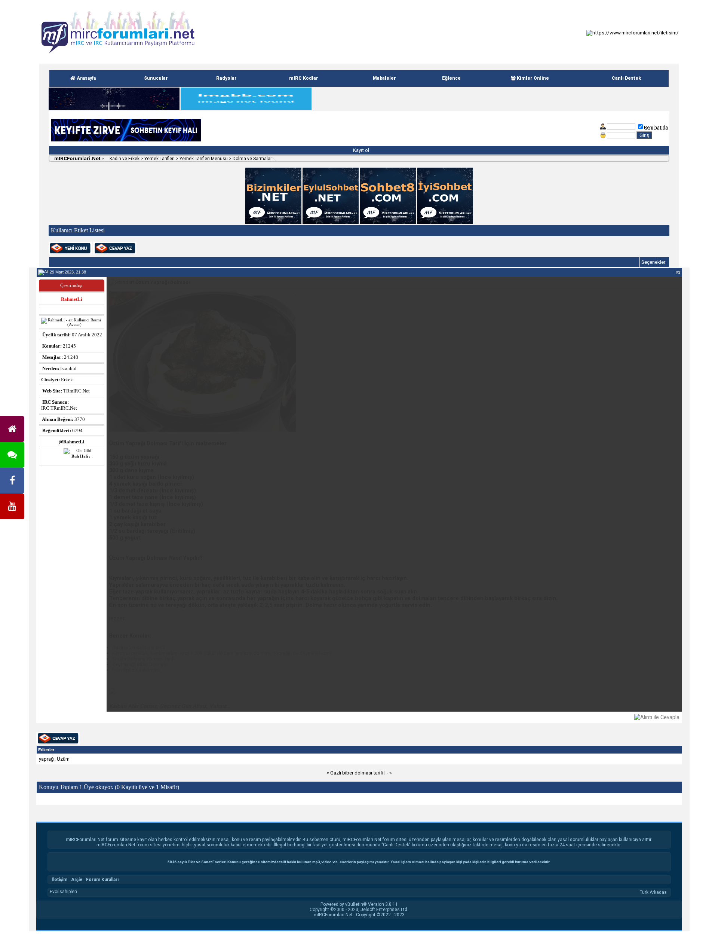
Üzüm (63, 759)
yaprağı (47, 759)
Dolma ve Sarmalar (252, 158)
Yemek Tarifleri (159, 158)
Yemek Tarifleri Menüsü (204, 158)
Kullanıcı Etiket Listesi (78, 230)
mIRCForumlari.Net (76, 158)
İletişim (59, 879)
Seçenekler (653, 262)
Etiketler (46, 750)
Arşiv (76, 879)
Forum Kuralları (102, 879)
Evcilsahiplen (63, 891)
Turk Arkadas (653, 892)
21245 (69, 346)
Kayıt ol (360, 150)
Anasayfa (86, 78)
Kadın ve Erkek (123, 158)
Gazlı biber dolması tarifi (356, 773)
